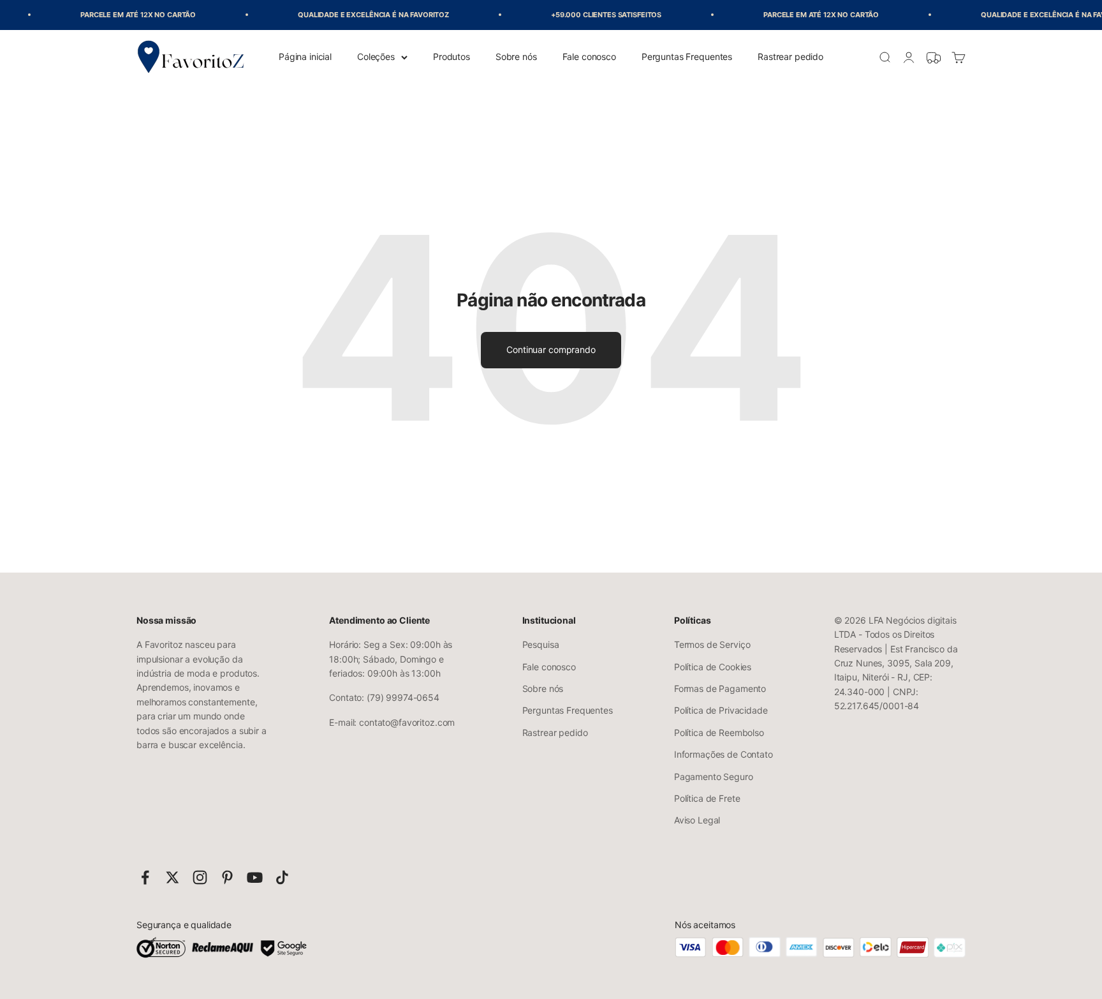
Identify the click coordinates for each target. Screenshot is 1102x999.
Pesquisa (540, 644)
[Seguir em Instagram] (200, 877)
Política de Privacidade (721, 710)
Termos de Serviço (712, 644)
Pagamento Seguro (713, 776)
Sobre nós (516, 56)
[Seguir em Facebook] (145, 877)
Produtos (451, 56)
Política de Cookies (712, 666)
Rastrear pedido (790, 56)
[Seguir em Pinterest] (227, 877)
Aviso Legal (697, 820)
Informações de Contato (723, 754)
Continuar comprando (550, 349)
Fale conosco (589, 56)
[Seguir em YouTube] (254, 877)
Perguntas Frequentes (687, 56)
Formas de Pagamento (720, 688)
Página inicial (305, 56)
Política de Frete (707, 798)
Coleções (376, 56)
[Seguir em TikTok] (282, 877)
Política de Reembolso (719, 732)
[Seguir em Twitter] (172, 877)
